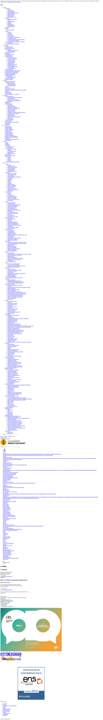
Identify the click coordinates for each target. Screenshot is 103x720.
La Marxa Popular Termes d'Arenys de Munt (16, 39)
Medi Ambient (8, 314)
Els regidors (7, 53)
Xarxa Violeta (10, 299)
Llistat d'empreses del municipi (13, 43)
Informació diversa (11, 382)
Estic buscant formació (12, 84)
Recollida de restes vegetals (13, 319)
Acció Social (7, 172)
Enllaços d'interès (11, 313)
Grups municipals (8, 55)
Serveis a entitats (11, 29)
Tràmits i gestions (11, 391)
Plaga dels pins (10, 334)
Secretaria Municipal (11, 169)
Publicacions (10, 211)
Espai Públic (7, 241)
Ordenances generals (11, 111)
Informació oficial (8, 103)
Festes (6, 262)
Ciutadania (5, 480)
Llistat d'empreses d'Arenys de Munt (14, 362)
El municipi (7, 8)
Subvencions (10, 117)
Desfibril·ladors (10, 24)
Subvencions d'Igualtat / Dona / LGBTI (15, 297)
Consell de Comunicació (12, 58)
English (5, 438)
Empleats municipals (9, 79)
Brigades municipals (9, 69)
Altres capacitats (11, 175)
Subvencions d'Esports (12, 261)
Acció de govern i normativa (13, 99)
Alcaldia (6, 163)
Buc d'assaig (10, 307)
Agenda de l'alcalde (9, 47)
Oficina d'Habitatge (11, 279)
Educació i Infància (9, 229)
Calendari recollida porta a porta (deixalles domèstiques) (18, 318)
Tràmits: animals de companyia (13, 377)
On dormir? (10, 34)
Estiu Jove (10, 302)
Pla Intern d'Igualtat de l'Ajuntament (14, 291)
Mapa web (5, 715)
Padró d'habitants (11, 389)
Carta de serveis (8, 121)
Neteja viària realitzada (12, 246)
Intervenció (10, 219)
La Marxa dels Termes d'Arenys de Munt (15, 258)
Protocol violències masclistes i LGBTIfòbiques (17, 292)
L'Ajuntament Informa (12, 151)
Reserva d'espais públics (12, 247)
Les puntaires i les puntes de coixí (14, 37)
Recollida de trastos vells (12, 320)
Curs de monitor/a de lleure (13, 308)
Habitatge (9, 183)
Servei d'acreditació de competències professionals (17, 397)
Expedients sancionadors (12, 107)
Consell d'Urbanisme (11, 68)
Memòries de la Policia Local (13, 387)
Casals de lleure (11, 236)
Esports (6, 251)
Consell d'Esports (11, 63)
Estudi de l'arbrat (11, 335)
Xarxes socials (8, 156)
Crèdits (4, 706)
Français (8, 438)
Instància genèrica (8, 127)
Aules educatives (11, 231)
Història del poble (11, 13)
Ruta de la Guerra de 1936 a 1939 (14, 210)
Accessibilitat (5, 714)
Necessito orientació (11, 85)
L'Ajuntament (5, 460)
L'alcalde (7, 45)
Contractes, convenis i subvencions (14, 100)
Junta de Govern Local (9, 52)
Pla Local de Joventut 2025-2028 (14, 312)
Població (9, 9)
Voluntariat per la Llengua (12, 239)
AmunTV (9, 150)
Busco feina (10, 403)
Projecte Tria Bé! (11, 322)
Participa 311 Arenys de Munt (13, 345)
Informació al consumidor (10, 88)
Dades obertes (8, 123)
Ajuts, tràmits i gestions (12, 174)
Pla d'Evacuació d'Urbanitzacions (14, 332)
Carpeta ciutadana (8, 128)
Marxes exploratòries (11, 288)
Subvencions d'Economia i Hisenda (14, 225)
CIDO (9, 410)
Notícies (6, 142)
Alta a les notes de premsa (10, 155)
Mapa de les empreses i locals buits (14, 363)
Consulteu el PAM (8, 75)
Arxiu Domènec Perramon (13, 212)
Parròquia (9, 22)
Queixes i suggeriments (12, 346)
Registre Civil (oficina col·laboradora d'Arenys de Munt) (16, 89)
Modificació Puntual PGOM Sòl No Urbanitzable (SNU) (18, 418)
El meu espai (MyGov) (9, 129)
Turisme (6, 30)
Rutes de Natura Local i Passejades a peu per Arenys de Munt (19, 254)
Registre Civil (10, 390)
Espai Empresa (8, 154)
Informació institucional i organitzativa (15, 97)
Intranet (4, 707)
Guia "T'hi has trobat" (12, 290)
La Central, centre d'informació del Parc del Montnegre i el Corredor (20, 325)
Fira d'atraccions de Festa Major (14, 266)
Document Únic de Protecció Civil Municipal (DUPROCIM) (19, 384)
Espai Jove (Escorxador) (12, 301)
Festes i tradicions (11, 36)
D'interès (7, 18)
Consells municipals (9, 56)
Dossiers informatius (11, 275)
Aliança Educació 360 (12, 233)
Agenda (6, 143)
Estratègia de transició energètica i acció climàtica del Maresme (19, 342)
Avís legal (5, 704)
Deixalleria (10, 316)
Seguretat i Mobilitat (9, 383)
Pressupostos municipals (12, 221)
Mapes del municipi (11, 14)
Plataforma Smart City (12, 16)
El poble (4, 453)
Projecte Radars (8, 93)
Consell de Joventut (11, 310)
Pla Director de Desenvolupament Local (15, 366)
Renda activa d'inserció (12, 188)
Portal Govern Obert (9, 119)
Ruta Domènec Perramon (12, 209)
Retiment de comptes (11, 77)
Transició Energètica (9, 415)
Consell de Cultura (11, 59)
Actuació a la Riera (11, 336)
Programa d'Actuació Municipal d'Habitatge (16, 281)
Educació (7, 27)
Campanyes (10, 378)
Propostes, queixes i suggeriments (11, 72)
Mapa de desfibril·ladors (12, 372)
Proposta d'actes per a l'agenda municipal (15, 351)
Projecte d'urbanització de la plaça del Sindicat (16, 425)
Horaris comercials (11, 358)
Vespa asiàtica (10, 337)
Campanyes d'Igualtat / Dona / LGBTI (15, 285)
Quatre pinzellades (11, 11)
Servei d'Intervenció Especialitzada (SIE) (15, 294)
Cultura (6, 201)
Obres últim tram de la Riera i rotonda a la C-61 (17, 427)
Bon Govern (10, 411)
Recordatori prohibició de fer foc (14, 329)
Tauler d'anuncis (11, 118)
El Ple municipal (8, 49)
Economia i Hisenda (9, 217)
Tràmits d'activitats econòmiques (14, 248)
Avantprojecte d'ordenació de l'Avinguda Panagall (17, 242)
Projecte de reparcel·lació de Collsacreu (15, 423)
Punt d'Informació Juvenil (12, 303)
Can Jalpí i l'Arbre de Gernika (13, 40)
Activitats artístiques (11, 207)
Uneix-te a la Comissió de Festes (14, 263)
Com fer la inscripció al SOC (13, 396)
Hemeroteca (7, 144)
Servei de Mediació (11, 352)
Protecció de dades (6, 713)
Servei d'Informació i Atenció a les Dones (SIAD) (17, 293)
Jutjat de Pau (7, 87)
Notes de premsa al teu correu (13, 199)
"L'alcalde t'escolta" (11, 168)
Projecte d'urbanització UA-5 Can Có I (15, 421)
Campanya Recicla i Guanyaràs (13, 323)
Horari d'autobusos (11, 21)
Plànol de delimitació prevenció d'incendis (15, 331)
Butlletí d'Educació (11, 153)
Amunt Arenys (10, 152)
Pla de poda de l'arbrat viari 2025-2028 (15, 333)
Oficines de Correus (11, 25)
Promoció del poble (9, 42)
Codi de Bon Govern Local (13, 50)
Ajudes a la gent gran (12, 269)
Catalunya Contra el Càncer (13, 373)
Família (9, 181)
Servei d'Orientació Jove (12, 304)
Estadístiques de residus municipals (14, 324)
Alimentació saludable (12, 380)
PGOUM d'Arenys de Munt (13, 417)
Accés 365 (5, 703)
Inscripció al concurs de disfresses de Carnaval (16, 265)
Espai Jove (7, 90)
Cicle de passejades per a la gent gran (12, 94)
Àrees (4, 531)
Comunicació (7, 145)
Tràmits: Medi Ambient (12, 339)
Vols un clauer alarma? (12, 298)
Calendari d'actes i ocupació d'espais (10, 705)
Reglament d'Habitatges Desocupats (14, 280)
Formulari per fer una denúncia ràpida (15, 393)
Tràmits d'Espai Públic (12, 249)
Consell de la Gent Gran (12, 64)
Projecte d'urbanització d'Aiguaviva (14, 420)
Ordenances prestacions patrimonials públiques (16, 112)
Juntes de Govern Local (12, 109)
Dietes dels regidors (11, 106)
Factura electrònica (8, 133)
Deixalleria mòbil (11, 317)
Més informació (10, 2)
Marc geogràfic (10, 15)
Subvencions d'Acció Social (13, 189)
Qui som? (9, 165)
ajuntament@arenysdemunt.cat (6, 576)
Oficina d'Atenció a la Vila (10, 81)
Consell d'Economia (11, 60)
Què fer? (9, 31)
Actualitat (9, 192)
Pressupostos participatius (10, 73)
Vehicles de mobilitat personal (13, 394)
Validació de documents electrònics (11, 139)
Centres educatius (11, 230)
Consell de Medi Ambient (12, 66)
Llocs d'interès (10, 35)
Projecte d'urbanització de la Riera (14, 424)
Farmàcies (9, 23)
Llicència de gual (11, 388)
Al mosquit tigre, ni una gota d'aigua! (15, 379)
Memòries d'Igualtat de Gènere (13, 289)
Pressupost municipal (12, 115)
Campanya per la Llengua (12, 240)
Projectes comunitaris (12, 186)
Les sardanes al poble (12, 38)
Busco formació (11, 401)
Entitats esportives (11, 256)
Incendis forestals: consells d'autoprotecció (16, 330)
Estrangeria (10, 180)
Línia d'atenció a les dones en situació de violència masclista (19, 287)
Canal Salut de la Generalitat (13, 369)
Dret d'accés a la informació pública (12, 122)
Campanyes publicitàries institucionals (12, 161)
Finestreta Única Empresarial (13, 359)
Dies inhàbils (10, 104)
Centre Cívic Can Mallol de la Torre (14, 426)
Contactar (4, 712)
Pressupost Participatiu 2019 (13, 222)
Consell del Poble (11, 67)
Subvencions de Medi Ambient (13, 315)
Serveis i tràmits (6, 504)
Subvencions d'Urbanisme (12, 430)
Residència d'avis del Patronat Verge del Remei (16, 273)
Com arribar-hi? (11, 10)
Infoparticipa (7, 102)
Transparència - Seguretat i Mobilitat (14, 392)
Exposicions (10, 214)
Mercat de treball (11, 404)
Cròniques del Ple (11, 146)
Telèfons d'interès (11, 26)
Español (2, 438)
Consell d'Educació (11, 62)
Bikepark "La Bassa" (12, 309)
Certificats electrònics (9, 132)
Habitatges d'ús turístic (12, 360)
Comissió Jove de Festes (12, 306)
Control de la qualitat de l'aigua (13, 375)
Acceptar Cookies (17, 2)
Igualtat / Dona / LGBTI (9, 284)
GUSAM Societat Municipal (10, 276)
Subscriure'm (2, 598)
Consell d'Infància (11, 65)
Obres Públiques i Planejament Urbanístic (13, 416)
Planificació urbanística (12, 419)
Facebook (9, 157)
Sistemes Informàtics (9, 407)
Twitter (9, 158)
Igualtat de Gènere (11, 184)
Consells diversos (11, 340)
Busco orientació (11, 402)
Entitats (6, 28)
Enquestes (9, 347)
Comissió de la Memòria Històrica (14, 204)
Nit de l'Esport (10, 260)
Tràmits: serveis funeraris (12, 374)
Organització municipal (9, 54)
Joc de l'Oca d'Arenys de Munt (13, 264)
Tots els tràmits (8, 126)
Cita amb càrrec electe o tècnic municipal (13, 70)
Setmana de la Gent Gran (12, 274)
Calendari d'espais (8, 101)
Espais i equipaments (11, 202)
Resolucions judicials (9, 78)
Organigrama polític (11, 51)
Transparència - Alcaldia (12, 171)
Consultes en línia (11, 405)
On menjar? (10, 33)
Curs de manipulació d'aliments (13, 381)
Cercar (4, 434)
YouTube (9, 160)
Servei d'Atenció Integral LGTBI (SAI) (15, 295)
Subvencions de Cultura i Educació (14, 237)
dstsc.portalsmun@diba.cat (7, 589)
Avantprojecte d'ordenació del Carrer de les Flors (17, 243)
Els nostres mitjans (8, 147)
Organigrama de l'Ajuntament (13, 113)
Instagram (9, 159)
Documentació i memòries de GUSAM (15, 277)
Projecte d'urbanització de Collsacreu (15, 422)
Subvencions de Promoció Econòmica (15, 365)
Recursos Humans (11, 170)
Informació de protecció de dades (14, 108)
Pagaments (10, 220)
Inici (4, 561)
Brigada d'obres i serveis (12, 244)
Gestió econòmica (11, 98)
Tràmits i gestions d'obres (12, 250)
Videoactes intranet (6, 711)
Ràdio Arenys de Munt (12, 148)
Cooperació (10, 178)
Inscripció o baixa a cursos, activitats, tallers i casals (17, 234)
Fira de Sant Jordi (11, 215)
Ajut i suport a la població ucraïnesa (14, 356)
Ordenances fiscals (11, 110)
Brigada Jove (10, 305)
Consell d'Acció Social (12, 57)
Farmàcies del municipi (12, 371)
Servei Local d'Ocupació (10, 82)
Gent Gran (10, 182)
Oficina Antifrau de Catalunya (13, 227)
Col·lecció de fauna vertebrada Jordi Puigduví (16, 41)
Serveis (9, 20)
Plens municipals (11, 114)
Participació (7, 124)
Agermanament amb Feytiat (13, 12)
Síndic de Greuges (11, 353)
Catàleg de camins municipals (13, 328)
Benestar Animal (8, 92)
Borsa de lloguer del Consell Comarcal (15, 283)
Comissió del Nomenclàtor (13, 205)
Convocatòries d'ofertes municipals (11, 71)
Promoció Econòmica (9, 357)
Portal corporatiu (6, 710)
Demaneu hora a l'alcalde (10, 48)
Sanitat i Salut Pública (9, 368)
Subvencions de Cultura (12, 206)
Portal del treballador (7, 708)
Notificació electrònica (9, 134)
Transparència (10, 190)
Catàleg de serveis (8, 130)
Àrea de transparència (9, 96)
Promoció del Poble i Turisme (10, 367)
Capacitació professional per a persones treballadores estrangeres (20, 398)
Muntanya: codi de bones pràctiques (14, 259)
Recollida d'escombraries (12, 321)
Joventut (6, 300)
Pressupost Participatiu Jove (10, 74)
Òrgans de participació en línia (13, 349)
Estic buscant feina (11, 83)
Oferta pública (10, 413)
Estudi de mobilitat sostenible (13, 386)
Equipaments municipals (12, 19)
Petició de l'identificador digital (11, 136)
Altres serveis (7, 431)
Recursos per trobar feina (12, 406)
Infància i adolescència (12, 185)
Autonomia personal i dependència (14, 176)
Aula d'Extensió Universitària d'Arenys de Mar (16, 400)
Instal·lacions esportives (12, 257)
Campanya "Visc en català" (13, 216)
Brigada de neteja (11, 245)
